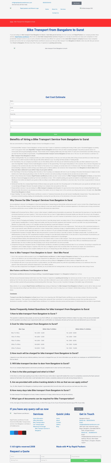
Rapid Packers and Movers (22, 37)
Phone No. (13, 114)
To (10, 127)
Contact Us (55, 13)
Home (47, 9)
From (11, 120)
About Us (54, 9)
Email (11, 107)
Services (63, 9)
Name (11, 101)
